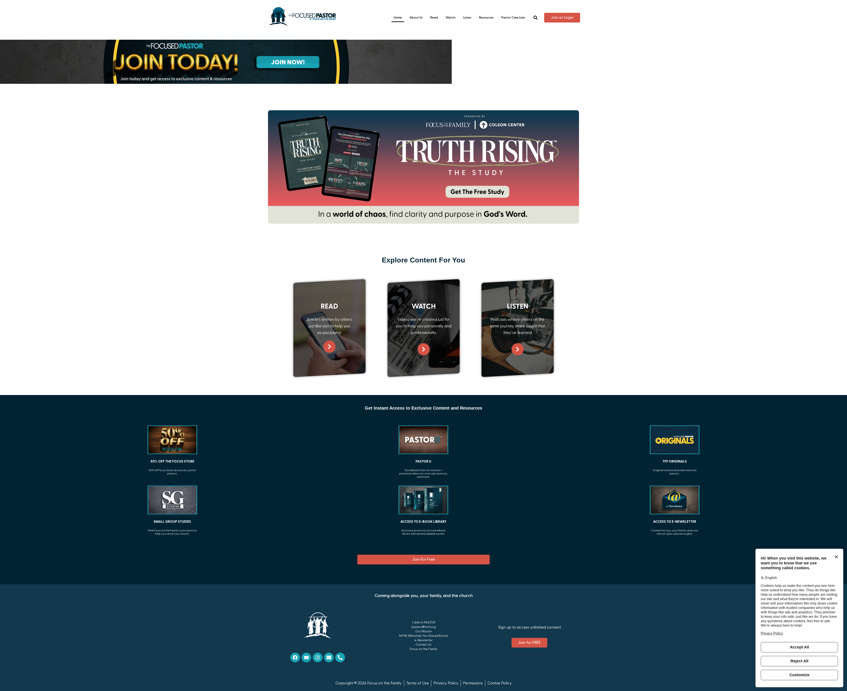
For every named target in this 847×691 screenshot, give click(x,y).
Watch (450, 17)
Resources (486, 17)
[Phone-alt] (340, 657)
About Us (416, 17)
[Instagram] (317, 657)
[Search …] (535, 17)
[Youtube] (306, 657)
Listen (467, 17)
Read (434, 17)
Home (398, 17)
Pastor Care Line (513, 17)
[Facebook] (295, 657)
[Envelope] (329, 657)
